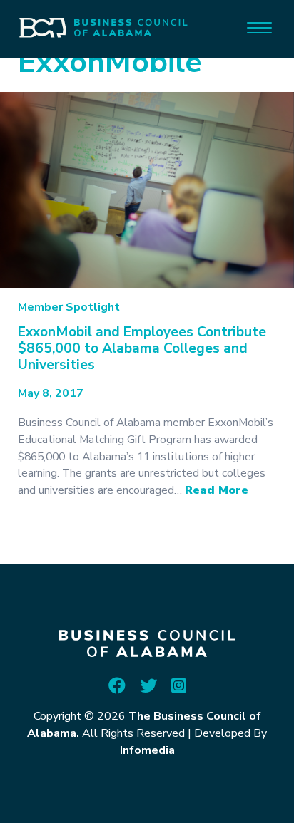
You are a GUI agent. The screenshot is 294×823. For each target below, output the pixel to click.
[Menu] (259, 26)
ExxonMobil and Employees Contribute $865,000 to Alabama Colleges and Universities (142, 348)
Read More (216, 490)
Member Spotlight (69, 307)
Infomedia (147, 750)
